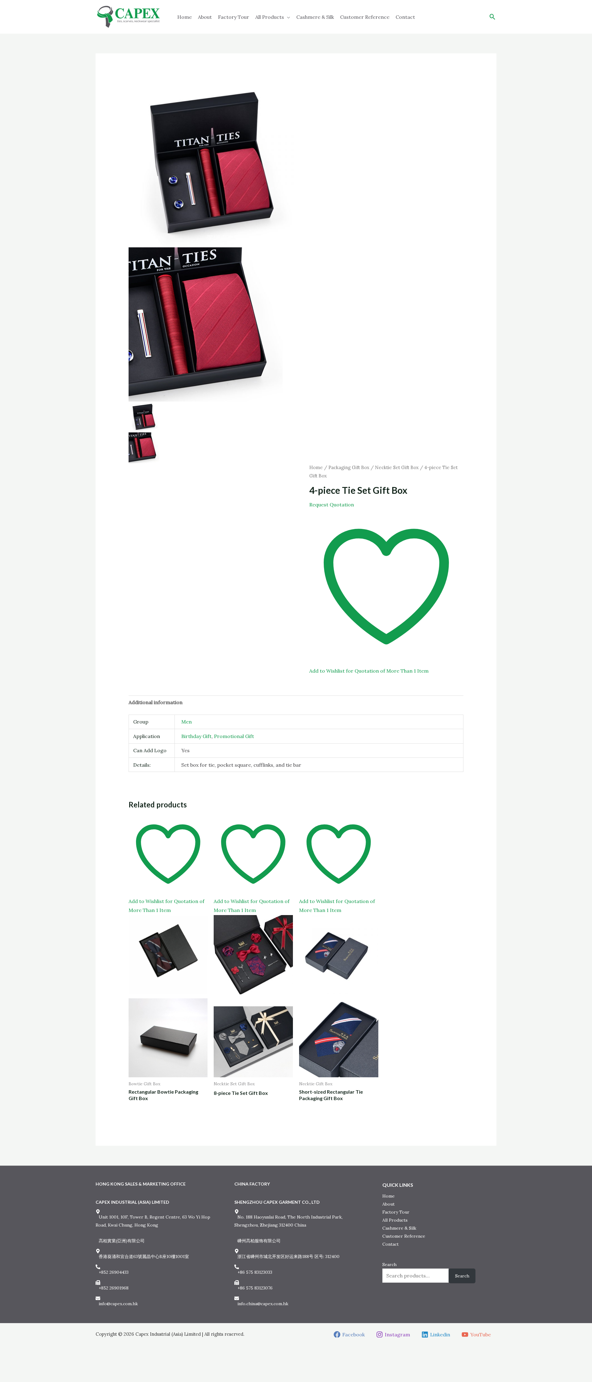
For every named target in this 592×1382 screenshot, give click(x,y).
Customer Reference (364, 17)
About (205, 17)
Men (186, 722)
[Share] (25, 1366)
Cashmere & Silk (315, 17)
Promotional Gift (234, 736)
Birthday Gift (196, 736)
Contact (405, 17)
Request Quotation (331, 504)
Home (184, 17)
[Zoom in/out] (4, 1366)
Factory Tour (233, 17)
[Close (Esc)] (36, 1366)
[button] (492, 17)
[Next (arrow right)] (15, 1377)
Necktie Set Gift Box (397, 467)
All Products (269, 17)
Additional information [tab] (156, 702)
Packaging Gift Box (348, 467)
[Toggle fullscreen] (15, 1366)
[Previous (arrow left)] (4, 1377)
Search (389, 1264)
